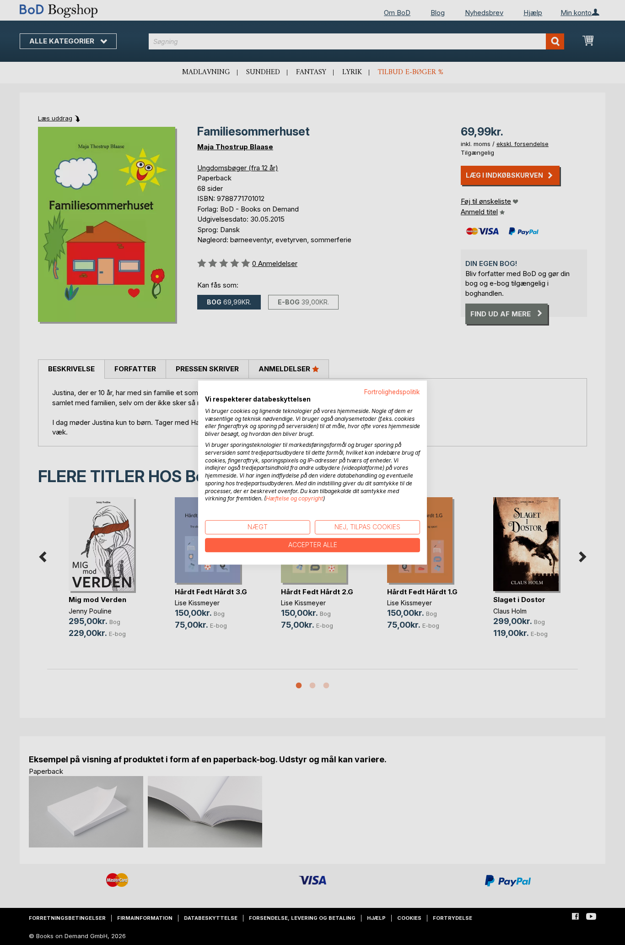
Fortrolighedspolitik (392, 392)
